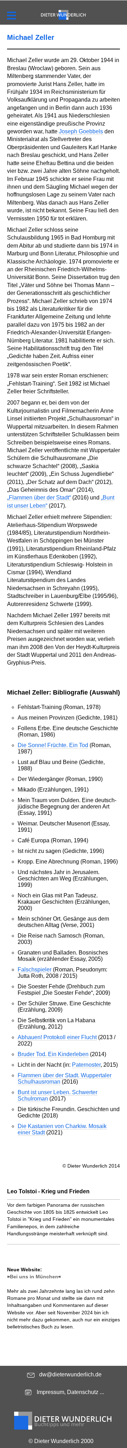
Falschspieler (35, 970)
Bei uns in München (34, 1276)
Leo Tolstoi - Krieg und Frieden (48, 1191)
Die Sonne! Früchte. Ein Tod (53, 745)
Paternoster (86, 1065)
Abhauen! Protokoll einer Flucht (57, 1037)
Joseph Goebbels (81, 131)
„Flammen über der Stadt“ (39, 498)
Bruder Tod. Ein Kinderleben (53, 1054)
